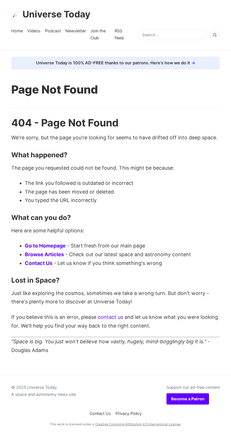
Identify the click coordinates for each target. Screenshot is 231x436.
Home (17, 30)
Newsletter (75, 30)
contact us (110, 317)
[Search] (215, 35)
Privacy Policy (128, 413)
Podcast (53, 30)
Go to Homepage (45, 246)
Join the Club (98, 34)
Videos (34, 30)
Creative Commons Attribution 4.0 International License (138, 424)
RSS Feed (119, 34)
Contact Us (38, 263)
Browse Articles (44, 254)
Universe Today (56, 14)
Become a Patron (188, 398)
